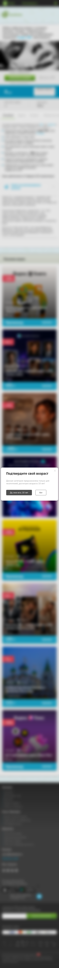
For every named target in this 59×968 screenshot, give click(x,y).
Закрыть (55, 471)
